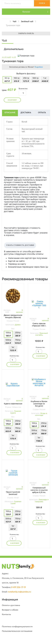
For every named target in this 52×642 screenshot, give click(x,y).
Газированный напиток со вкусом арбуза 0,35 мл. (39, 490)
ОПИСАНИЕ (9, 113)
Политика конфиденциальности (17, 627)
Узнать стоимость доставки (20, 245)
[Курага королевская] (13, 384)
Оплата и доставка (11, 605)
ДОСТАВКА (26, 113)
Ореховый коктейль (41, 334)
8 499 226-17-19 (18, 587)
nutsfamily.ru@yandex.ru (19, 592)
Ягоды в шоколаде (41, 414)
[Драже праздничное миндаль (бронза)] (13, 296)
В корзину (12, 100)
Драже (17, 325)
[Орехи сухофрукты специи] (9, 21)
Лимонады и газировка (42, 500)
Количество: (23, 89)
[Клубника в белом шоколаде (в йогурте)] (39, 382)
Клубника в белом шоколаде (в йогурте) (39, 403)
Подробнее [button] (39, 67)
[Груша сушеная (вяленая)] (13, 472)
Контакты (6, 614)
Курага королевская (13, 404)
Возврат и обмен (10, 610)
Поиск (42, 3)
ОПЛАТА (42, 113)
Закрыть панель (26, 33)
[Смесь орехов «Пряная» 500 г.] (39, 304)
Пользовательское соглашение (17, 631)
